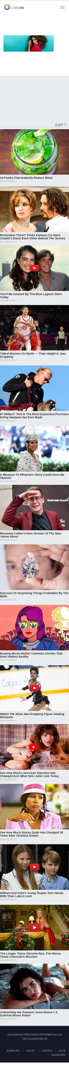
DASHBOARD (58, 1055)
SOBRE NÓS (13, 1051)
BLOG (62, 1051)
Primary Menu (62, 7)
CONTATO (47, 1051)
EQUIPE (31, 1051)
